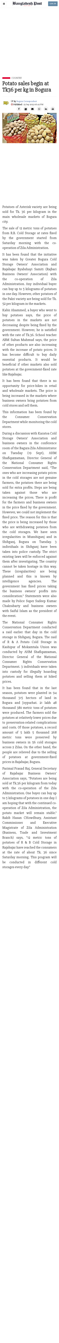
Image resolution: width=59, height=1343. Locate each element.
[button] (4, 3)
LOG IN (53, 4)
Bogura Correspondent (27, 101)
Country (16, 78)
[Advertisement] (29, 46)
